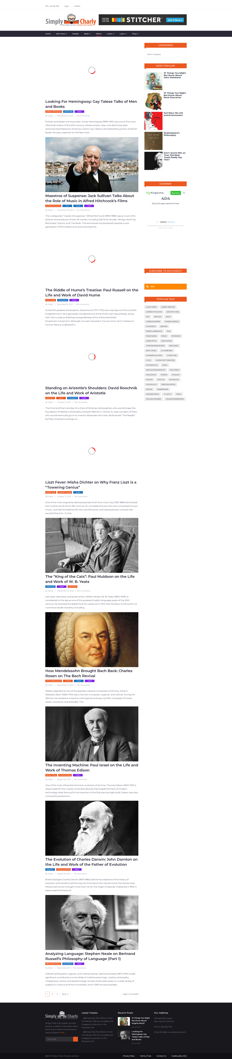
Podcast (176, 375)
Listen (109, 34)
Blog (168, 317)
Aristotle (50, 398)
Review (149, 389)
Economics (151, 326)
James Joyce (151, 341)
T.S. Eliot (167, 394)
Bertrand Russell (53, 964)
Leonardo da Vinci (154, 355)
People (75, 34)
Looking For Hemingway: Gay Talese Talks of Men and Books (91, 104)
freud (164, 336)
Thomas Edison (65, 775)
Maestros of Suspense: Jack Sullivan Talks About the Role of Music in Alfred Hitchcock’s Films (89, 198)
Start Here (60, 34)
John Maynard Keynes (155, 346)
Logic (61, 398)
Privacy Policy (129, 1056)
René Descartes (168, 384)
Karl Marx (173, 346)
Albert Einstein (168, 307)
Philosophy (62, 300)
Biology (50, 869)
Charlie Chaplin (171, 321)
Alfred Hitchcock (53, 206)
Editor (50, 116)
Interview (176, 336)
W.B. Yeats (72, 586)
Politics (160, 380)
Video (79, 111)
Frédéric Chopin (64, 492)
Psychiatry (174, 380)
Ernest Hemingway (53, 111)
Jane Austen (166, 341)
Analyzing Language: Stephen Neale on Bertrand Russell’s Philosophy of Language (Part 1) (90, 956)
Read (86, 34)
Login (66, 6)
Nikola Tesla (51, 775)
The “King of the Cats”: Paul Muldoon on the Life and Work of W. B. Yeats (90, 579)
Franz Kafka (151, 336)
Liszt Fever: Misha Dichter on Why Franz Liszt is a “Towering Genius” (90, 485)
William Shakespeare (175, 399)
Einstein (163, 326)
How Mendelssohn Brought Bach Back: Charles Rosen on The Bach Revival (88, 673)
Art (147, 317)
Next (64, 994)
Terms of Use (145, 1056)
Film (67, 206)
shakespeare (162, 389)
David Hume (50, 300)
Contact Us (161, 1056)
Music (78, 206)
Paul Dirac (174, 370)
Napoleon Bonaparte (155, 370)
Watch (99, 34)
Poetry (149, 380)
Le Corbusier (166, 350)
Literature (68, 111)
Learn (122, 34)
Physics (164, 375)
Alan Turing (151, 307)
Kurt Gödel (151, 350)
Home (48, 34)
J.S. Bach (68, 681)
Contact (77, 6)
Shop (134, 34)
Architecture (173, 312)
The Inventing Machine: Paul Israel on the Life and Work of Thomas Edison (91, 767)
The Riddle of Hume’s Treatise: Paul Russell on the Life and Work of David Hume (91, 292)
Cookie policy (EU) (179, 1056)
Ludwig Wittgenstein (165, 360)
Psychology (151, 384)
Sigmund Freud (152, 394)
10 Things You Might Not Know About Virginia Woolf (141, 1020)
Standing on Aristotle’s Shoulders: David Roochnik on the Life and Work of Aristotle (91, 390)
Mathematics (152, 365)
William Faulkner (153, 399)
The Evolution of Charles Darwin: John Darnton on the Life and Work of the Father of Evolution (91, 862)
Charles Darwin (63, 869)
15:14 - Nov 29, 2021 (52, 6)
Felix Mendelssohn (53, 681)
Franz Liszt (50, 492)
